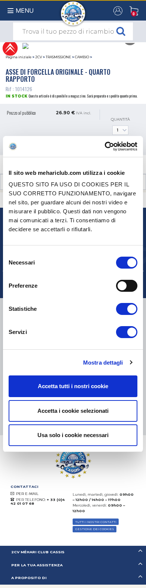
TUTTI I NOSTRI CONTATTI (95, 522)
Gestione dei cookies (94, 529)
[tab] (73, 552)
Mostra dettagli (103, 362)
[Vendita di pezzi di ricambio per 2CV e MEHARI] (73, 9)
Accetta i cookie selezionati (73, 411)
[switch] (126, 286)
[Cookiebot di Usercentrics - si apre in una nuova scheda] (105, 146)
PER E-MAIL (27, 494)
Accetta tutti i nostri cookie (73, 386)
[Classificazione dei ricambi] (10, 47)
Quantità (120, 119)
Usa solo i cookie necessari (73, 435)
